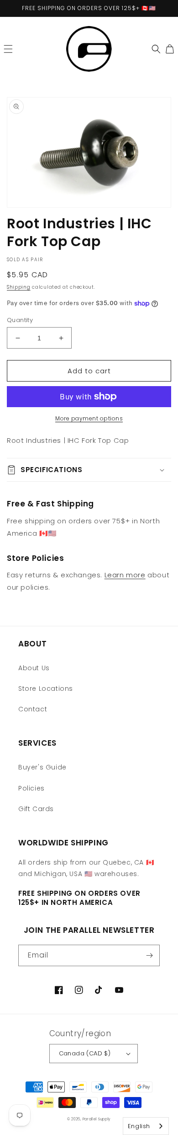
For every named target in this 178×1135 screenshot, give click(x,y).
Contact (32, 709)
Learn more (125, 575)
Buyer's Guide (42, 767)
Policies (31, 788)
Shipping (19, 287)
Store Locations (45, 688)
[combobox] (146, 1126)
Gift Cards (36, 808)
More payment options (89, 418)
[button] (8, 49)
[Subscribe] (149, 955)
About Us (34, 667)
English (139, 1126)
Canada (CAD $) (85, 1053)
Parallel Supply (97, 1119)
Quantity (20, 320)
